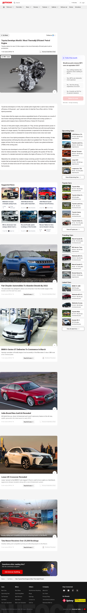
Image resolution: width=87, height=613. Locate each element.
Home (3, 579)
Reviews (36, 7)
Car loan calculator (6, 602)
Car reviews (4, 596)
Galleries (54, 7)
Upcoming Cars (5, 593)
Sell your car (64, 7)
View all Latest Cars (72, 329)
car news (10, 579)
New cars (3, 590)
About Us (45, 590)
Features (44, 7)
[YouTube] (64, 590)
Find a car (9, 7)
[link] (66, 136)
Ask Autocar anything (35, 590)
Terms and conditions (49, 599)
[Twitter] (77, 590)
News (27, 7)
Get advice (78, 7)
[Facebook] (72, 590)
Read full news (28, 294)
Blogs (30, 593)
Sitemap (31, 596)
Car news (3, 599)
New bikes (18, 590)
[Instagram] (68, 590)
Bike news (18, 599)
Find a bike (19, 7)
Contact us (32, 599)
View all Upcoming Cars (72, 177)
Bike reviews (18, 596)
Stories (71, 7)
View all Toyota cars (72, 229)
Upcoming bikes (19, 593)
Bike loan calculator (20, 602)
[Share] (55, 92)
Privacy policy (46, 596)
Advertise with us (47, 602)
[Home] (3, 7)
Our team (45, 593)
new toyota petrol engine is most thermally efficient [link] (29, 579)
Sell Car (31, 602)
